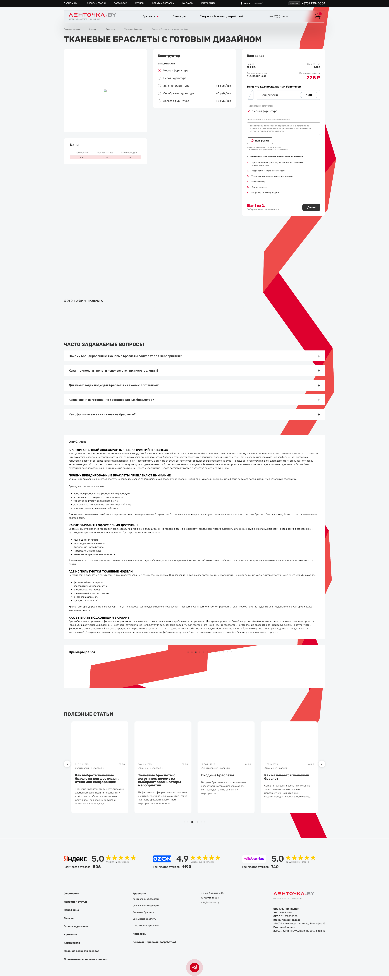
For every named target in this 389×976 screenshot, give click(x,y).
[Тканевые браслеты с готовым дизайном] (83, 313)
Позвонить (294, 3)
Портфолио (120, 3)
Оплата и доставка (163, 3)
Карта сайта (208, 3)
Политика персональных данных (86, 959)
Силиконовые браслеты (146, 905)
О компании (70, 3)
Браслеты (139, 893)
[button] (188, 652)
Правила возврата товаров (81, 950)
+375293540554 (313, 3)
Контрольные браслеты (146, 899)
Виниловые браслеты (144, 918)
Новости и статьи (96, 3)
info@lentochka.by (210, 902)
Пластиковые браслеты (146, 925)
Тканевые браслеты (143, 912)
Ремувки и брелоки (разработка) (154, 941)
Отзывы (139, 3)
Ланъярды (139, 933)
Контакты (187, 3)
